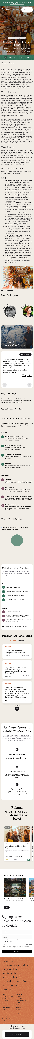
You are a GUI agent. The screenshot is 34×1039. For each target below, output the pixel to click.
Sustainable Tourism (21, 1000)
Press (17, 1004)
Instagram (18, 1013)
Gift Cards (5, 1000)
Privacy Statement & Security (17, 1028)
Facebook (18, 1009)
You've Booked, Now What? (7, 1019)
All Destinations (12, 38)
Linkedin (18, 1015)
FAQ (3, 1011)
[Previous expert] (4, 385)
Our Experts (19, 998)
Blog (3, 1009)
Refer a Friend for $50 (7, 996)
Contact (4, 1017)
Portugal (19, 38)
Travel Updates (6, 1013)
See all (6, 907)
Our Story (18, 996)
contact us (24, 626)
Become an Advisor (7, 1015)
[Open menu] (29, 9)
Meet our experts (25, 354)
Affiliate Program (6, 998)
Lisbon (23, 38)
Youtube (18, 1017)
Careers (18, 1002)
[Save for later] (27, 827)
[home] (8, 11)
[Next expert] (29, 385)
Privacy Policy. (29, 944)
